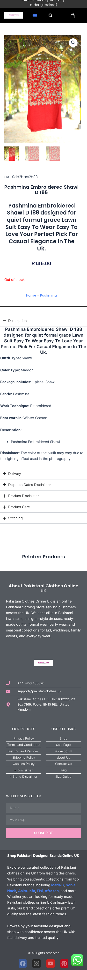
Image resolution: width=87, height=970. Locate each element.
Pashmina (48, 295)
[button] (34, 15)
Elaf (40, 891)
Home (31, 295)
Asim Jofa (26, 891)
